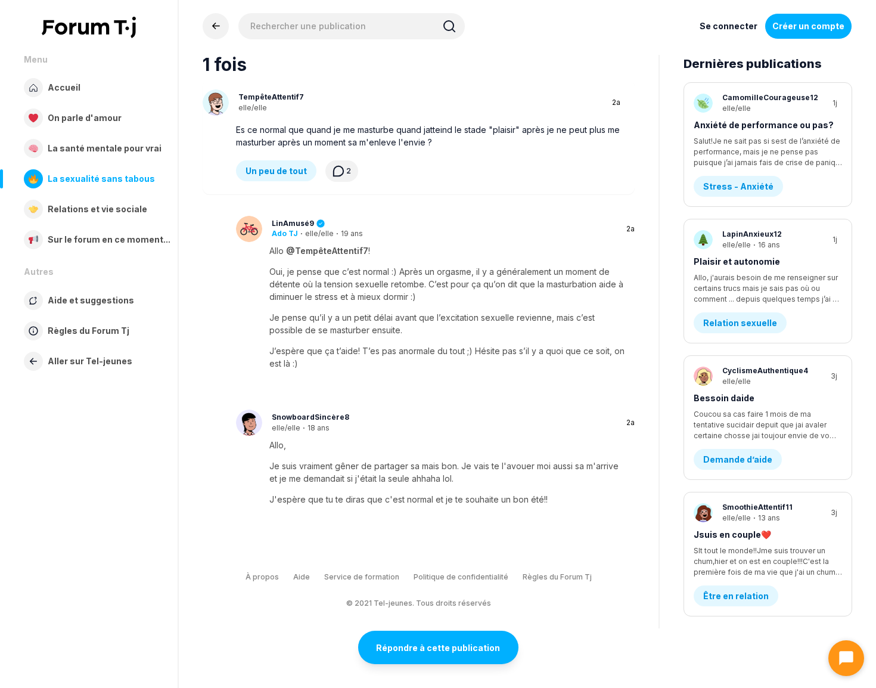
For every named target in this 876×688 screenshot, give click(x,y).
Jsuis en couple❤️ (732, 534)
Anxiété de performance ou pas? (764, 125)
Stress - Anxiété (738, 186)
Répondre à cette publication (438, 648)
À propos (262, 576)
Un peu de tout (276, 171)
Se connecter (728, 26)
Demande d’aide (737, 459)
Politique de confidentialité (461, 576)
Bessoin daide (724, 398)
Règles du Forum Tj (557, 576)
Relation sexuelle (740, 323)
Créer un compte (808, 26)
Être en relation (736, 596)
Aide (301, 576)
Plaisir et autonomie (737, 261)
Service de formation (361, 576)
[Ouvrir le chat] (846, 658)
